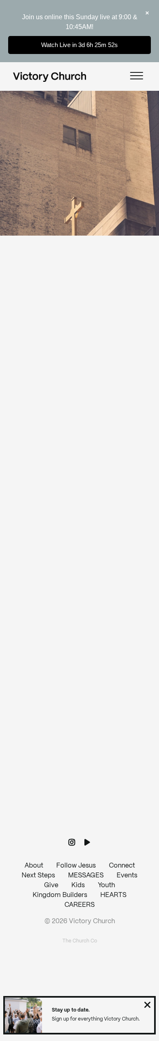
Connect (122, 866)
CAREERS (79, 905)
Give (51, 885)
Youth (106, 885)
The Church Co (79, 941)
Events (127, 875)
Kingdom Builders (60, 895)
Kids (78, 885)
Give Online (79, 829)
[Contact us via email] (79, 575)
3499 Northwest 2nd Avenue (79, 759)
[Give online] (79, 783)
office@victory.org (79, 620)
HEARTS (113, 895)
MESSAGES (86, 875)
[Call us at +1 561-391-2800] (79, 644)
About (33, 866)
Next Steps (38, 875)
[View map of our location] (79, 713)
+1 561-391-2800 (79, 690)
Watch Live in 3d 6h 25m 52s (79, 44)
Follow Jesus (76, 866)
